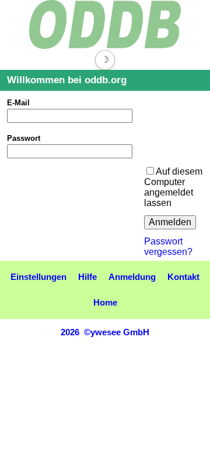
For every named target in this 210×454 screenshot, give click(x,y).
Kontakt (183, 277)
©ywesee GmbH (115, 332)
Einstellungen (38, 277)
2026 (70, 332)
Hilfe (87, 277)
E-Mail (18, 102)
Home (105, 302)
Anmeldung (132, 277)
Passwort (23, 138)
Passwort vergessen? (168, 246)
